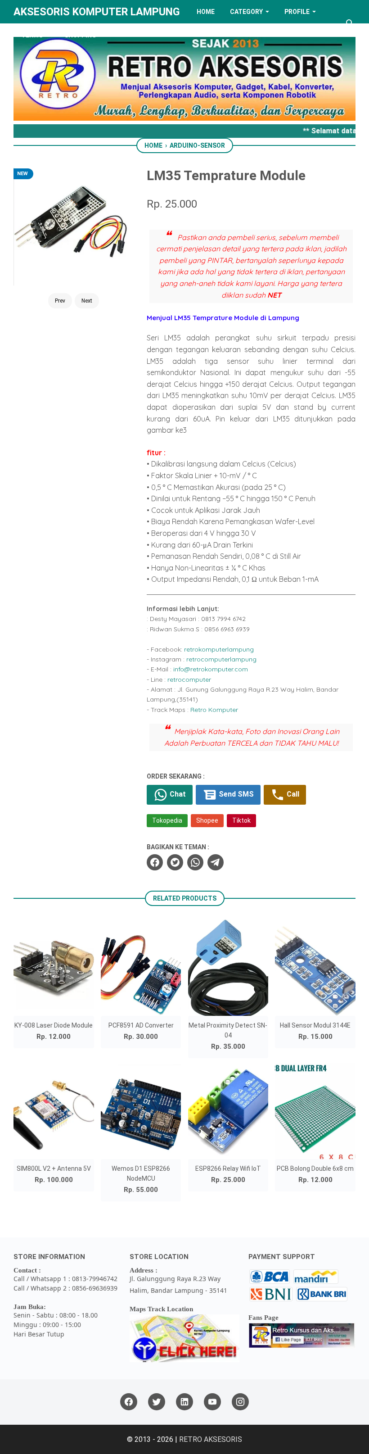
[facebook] (155, 862)
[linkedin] (184, 1402)
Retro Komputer (214, 710)
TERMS (32, 35)
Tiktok (241, 820)
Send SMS (235, 794)
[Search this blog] (350, 23)
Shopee (207, 820)
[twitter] (175, 862)
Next (86, 301)
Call (292, 794)
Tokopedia (167, 820)
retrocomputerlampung (221, 659)
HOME (206, 11)
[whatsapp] (195, 862)
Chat (177, 794)
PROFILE (297, 11)
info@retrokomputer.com (210, 669)
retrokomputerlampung (219, 649)
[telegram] (215, 862)
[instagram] (240, 1402)
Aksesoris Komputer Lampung (97, 11)
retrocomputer (189, 679)
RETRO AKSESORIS (210, 1439)
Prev (60, 301)
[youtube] (212, 1402)
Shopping (80, 35)
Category (246, 11)
